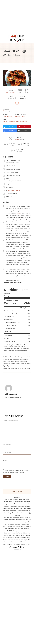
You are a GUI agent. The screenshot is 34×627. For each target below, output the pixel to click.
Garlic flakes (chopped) (14, 190)
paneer (19, 213)
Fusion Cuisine (7, 116)
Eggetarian (6, 111)
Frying (23, 116)
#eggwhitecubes (14, 121)
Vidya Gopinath (10, 92)
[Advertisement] (17, 17)
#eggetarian (23, 121)
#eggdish (5, 121)
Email (25, 130)
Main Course (14, 111)
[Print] (20, 90)
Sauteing (17, 116)
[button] (26, 90)
